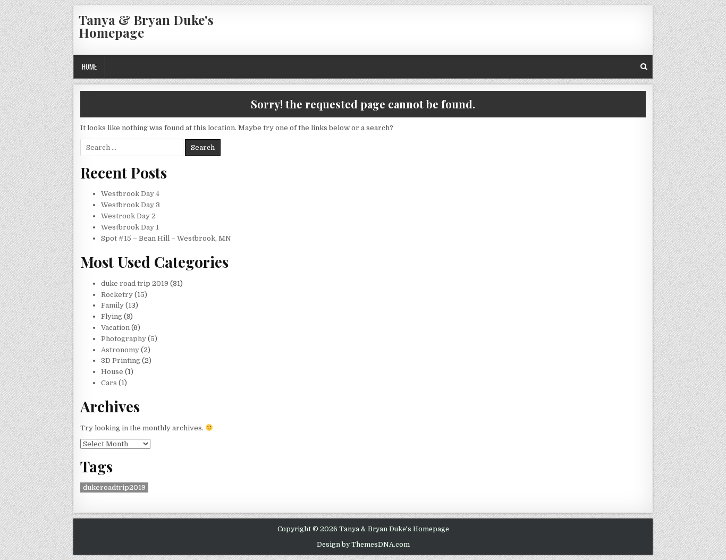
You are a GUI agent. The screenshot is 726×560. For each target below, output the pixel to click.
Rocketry (117, 295)
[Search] (643, 67)
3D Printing (120, 360)
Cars (109, 383)
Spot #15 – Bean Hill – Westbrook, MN (166, 238)
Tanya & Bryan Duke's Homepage (146, 26)
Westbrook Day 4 (130, 194)
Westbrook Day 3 (130, 205)
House (112, 372)
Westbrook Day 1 (130, 227)
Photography (123, 339)
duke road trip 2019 (134, 283)
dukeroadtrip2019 (114, 487)
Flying (111, 316)
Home (89, 66)
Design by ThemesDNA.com (363, 544)
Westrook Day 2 (128, 216)
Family (112, 305)
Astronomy (120, 350)
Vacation (115, 328)
